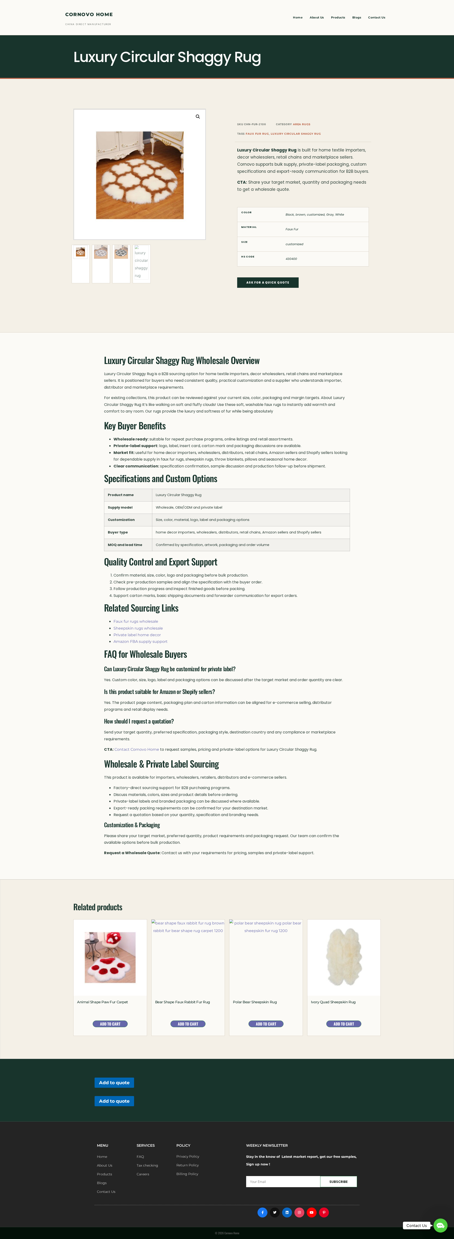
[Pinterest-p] (324, 1212)
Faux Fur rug (257, 133)
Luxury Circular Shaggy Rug (296, 133)
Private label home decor (137, 635)
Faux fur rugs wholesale (136, 621)
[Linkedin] (287, 1212)
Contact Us (376, 17)
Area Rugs (301, 124)
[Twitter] (275, 1212)
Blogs (356, 17)
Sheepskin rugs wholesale (138, 628)
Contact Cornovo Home (136, 749)
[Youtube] (312, 1212)
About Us (317, 17)
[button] (198, 116)
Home (298, 17)
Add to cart (110, 1024)
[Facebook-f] (262, 1212)
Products (338, 17)
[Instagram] (299, 1212)
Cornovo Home (89, 14)
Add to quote (114, 1082)
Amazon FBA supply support (141, 641)
